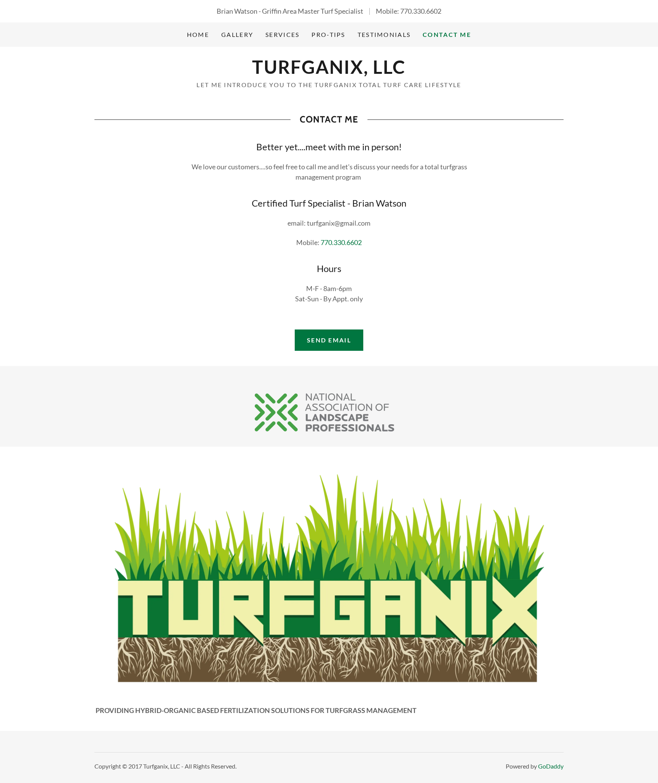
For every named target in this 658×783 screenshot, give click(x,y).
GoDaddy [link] (551, 766)
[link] (329, 71)
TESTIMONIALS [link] (384, 34)
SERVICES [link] (282, 34)
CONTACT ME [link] (447, 34)
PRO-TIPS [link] (328, 34)
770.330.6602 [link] (420, 11)
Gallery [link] (237, 34)
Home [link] (198, 34)
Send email (329, 340)
